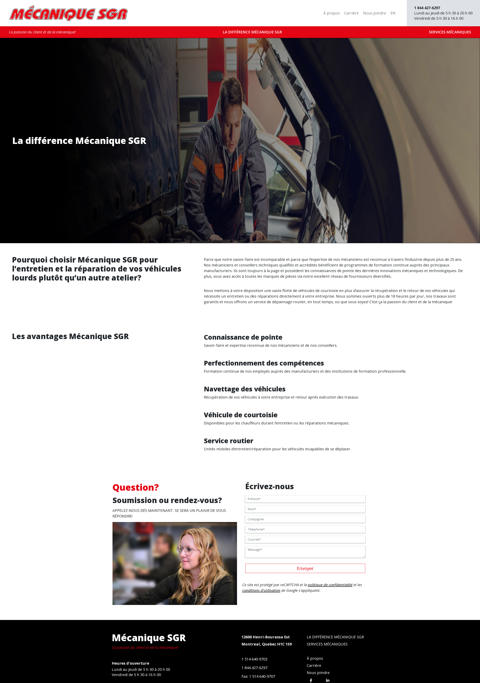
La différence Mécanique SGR (252, 32)
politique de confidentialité (330, 584)
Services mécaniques (450, 32)
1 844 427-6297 (254, 667)
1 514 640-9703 (254, 659)
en (393, 13)
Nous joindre (374, 13)
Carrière (351, 13)
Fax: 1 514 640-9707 (258, 676)
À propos (331, 13)
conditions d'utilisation (261, 590)
